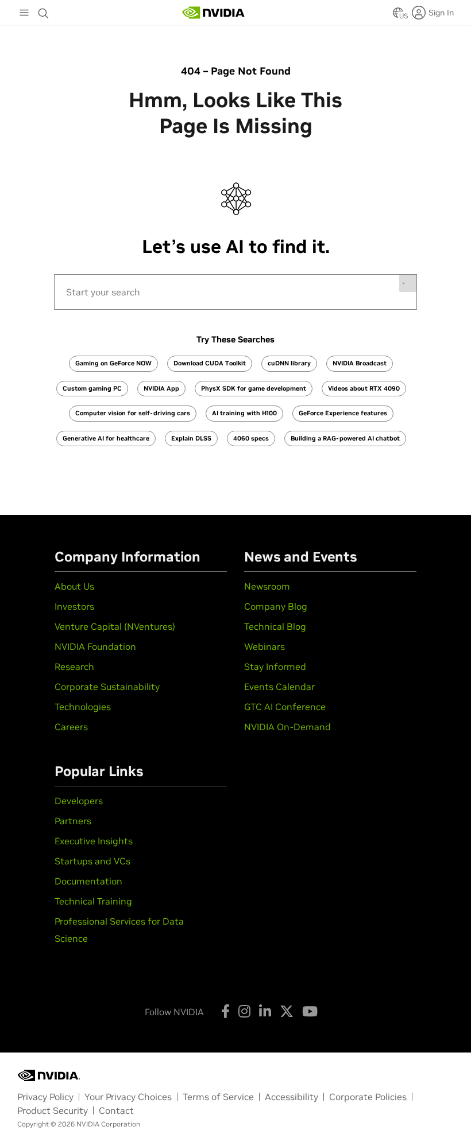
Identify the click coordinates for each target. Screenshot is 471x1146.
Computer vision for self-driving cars (132, 413)
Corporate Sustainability (107, 686)
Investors (74, 606)
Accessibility (291, 1096)
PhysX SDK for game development (253, 388)
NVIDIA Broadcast (360, 363)
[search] (235, 292)
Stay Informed (275, 666)
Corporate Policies (368, 1096)
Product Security (52, 1110)
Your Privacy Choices (128, 1096)
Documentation (88, 881)
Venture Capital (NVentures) (115, 626)
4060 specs (251, 438)
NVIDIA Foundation (95, 646)
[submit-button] (407, 283)
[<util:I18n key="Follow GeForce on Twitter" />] (287, 1011)
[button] (398, 16)
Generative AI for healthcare (106, 438)
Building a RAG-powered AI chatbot (345, 438)
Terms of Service (218, 1096)
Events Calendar (279, 686)
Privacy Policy (45, 1096)
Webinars (264, 646)
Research (74, 666)
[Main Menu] (24, 14)
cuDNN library (289, 363)
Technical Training (93, 901)
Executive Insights (94, 841)
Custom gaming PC (92, 388)
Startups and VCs (92, 861)
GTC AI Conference (285, 706)
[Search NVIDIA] (44, 10)
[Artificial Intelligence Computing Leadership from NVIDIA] (213, 12)
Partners (73, 821)
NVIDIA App (161, 388)
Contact (116, 1110)
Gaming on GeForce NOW (113, 363)
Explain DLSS (191, 438)
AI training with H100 (244, 413)
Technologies (83, 706)
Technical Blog (275, 626)
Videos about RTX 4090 (364, 388)
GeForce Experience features (343, 413)
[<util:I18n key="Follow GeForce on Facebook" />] (225, 1011)
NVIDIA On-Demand (287, 726)
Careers (71, 726)
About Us (74, 586)
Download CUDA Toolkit (209, 363)
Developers (79, 800)
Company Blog (275, 606)
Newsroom (267, 586)
